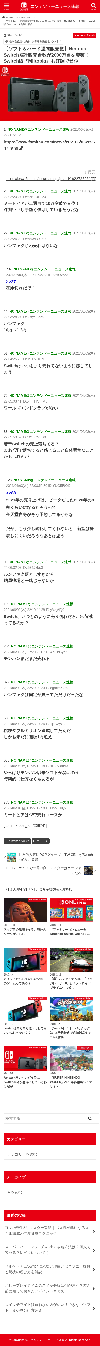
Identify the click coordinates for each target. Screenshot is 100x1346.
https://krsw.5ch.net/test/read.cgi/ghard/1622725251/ (49, 179)
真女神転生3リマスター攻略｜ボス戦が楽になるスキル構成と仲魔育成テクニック (47, 1230)
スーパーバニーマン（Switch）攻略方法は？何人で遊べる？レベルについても (47, 1250)
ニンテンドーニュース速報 (47, 1340)
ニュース (42, 841)
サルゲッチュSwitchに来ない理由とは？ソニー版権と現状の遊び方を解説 (47, 1269)
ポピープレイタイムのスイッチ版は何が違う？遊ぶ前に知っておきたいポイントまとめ (47, 1288)
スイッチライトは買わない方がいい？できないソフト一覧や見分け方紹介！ (47, 1307)
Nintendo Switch (19, 841)
